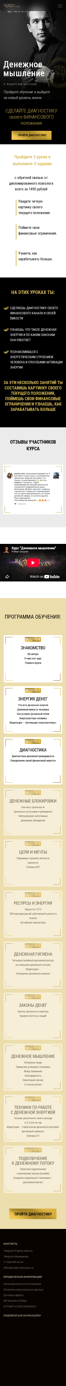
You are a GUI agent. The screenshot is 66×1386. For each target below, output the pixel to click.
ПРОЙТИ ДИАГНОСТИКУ (32, 135)
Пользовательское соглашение (22, 1283)
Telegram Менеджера (15, 1256)
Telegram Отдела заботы (18, 1250)
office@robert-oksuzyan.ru (18, 1267)
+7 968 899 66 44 (13, 1262)
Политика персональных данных (23, 1289)
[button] (60, 6)
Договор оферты (13, 1295)
